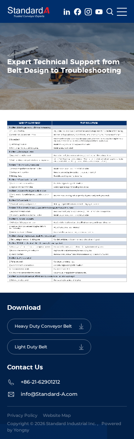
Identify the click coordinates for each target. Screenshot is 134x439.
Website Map (57, 415)
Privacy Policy (22, 415)
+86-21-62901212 (40, 382)
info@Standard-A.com (49, 394)
